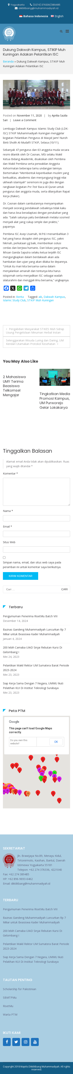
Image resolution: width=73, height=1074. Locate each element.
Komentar (10, 473)
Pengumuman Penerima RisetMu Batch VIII (30, 616)
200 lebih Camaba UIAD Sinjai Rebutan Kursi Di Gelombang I (32, 650)
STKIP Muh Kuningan (40, 300)
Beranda (8, 61)
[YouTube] (35, 1042)
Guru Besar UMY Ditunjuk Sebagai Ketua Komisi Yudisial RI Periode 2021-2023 (17, 405)
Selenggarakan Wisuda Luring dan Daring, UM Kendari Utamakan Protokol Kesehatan (35, 342)
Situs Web (9, 542)
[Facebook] (7, 1042)
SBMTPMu (10, 997)
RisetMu (8, 1006)
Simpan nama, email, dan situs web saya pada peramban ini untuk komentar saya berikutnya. (32, 565)
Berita (20, 297)
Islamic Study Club (14, 300)
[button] (28, 794)
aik (40, 297)
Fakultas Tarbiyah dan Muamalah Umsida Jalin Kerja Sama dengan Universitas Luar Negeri (53, 409)
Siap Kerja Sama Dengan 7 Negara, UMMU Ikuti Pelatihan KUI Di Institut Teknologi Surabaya (33, 685)
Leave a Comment (24, 120)
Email (7, 526)
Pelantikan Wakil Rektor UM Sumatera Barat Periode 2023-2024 (36, 668)
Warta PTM (10, 1014)
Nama (8, 511)
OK (56, 741)
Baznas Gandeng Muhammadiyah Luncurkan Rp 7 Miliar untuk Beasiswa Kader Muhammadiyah (34, 632)
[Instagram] (25, 1042)
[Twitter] (16, 1042)
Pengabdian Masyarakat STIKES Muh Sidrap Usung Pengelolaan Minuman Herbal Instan (35, 330)
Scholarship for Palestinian (19, 989)
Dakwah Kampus (54, 297)
